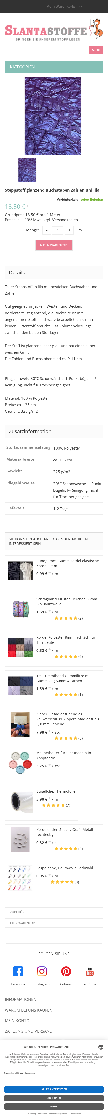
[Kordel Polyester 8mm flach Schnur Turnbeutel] (20, 647)
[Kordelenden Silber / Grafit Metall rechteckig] (20, 839)
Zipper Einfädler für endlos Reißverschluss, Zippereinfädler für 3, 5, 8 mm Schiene (68, 719)
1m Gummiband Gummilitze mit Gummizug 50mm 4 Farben (63, 678)
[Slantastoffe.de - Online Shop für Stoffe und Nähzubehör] (54, 29)
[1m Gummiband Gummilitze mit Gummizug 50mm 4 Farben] (20, 685)
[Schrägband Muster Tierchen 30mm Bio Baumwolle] (20, 609)
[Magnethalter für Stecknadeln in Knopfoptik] (20, 763)
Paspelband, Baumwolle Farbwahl (64, 867)
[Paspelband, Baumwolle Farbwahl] (20, 878)
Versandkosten (65, 219)
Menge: (32, 229)
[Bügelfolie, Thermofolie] (20, 801)
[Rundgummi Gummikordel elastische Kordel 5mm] (20, 570)
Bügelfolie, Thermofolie (55, 791)
